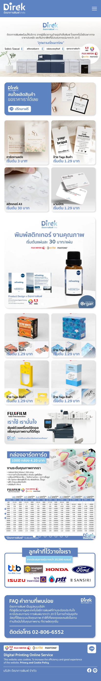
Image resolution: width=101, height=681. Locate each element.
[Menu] (94, 8)
